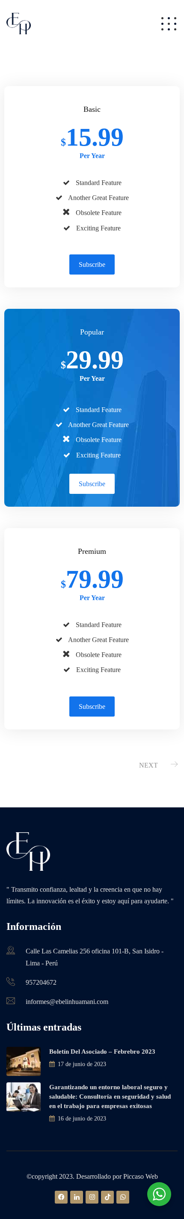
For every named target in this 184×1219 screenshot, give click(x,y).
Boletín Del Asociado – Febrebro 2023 (102, 1051)
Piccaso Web (140, 1176)
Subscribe (92, 264)
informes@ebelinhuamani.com (67, 1001)
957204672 (41, 982)
